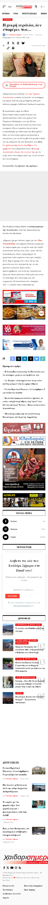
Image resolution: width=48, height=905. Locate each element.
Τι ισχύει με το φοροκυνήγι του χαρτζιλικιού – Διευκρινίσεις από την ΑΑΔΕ (15, 808)
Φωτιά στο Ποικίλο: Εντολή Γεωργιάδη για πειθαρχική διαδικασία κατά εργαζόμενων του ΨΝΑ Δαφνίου (30, 666)
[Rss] (20, 867)
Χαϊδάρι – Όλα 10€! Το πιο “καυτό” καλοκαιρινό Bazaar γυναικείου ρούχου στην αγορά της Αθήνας (30, 684)
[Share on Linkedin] (24, 358)
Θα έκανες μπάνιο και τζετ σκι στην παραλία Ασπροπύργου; (15, 788)
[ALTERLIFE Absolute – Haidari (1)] (24, 499)
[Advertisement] (24, 196)
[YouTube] (12, 867)
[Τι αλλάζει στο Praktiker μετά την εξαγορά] (8, 629)
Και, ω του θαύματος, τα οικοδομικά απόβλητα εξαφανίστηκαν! (16, 832)
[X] (8, 867)
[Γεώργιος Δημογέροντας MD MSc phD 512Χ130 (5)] (24, 344)
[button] (5, 6)
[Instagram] (24, 529)
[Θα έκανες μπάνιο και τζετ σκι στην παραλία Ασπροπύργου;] (38, 787)
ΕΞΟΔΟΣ (19, 693)
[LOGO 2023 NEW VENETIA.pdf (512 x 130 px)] (24, 329)
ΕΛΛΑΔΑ (19, 659)
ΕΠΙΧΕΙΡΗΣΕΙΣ (21, 625)
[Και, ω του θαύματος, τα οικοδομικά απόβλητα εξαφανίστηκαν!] (38, 831)
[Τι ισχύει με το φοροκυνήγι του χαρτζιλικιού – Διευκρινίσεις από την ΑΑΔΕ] (38, 804)
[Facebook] (24, 521)
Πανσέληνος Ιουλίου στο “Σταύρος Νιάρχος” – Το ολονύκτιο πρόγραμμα (29, 699)
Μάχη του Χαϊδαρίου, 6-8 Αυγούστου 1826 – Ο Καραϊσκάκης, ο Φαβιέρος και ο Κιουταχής (29, 649)
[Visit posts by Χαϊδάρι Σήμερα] (4, 34)
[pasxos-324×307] (24, 469)
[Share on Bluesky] (23, 43)
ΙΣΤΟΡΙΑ (34, 640)
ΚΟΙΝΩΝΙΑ (7, 19)
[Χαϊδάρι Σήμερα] (24, 7)
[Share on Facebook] (8, 43)
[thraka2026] (24, 428)
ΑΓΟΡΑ (19, 677)
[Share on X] (13, 43)
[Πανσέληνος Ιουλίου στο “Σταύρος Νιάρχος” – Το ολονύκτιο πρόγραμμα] (8, 698)
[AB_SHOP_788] (24, 296)
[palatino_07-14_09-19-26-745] (24, 312)
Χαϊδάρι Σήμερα (15, 35)
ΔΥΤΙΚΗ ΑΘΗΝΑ (22, 640)
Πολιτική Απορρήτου (22, 605)
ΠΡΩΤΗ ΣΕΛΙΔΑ (35, 625)
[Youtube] (24, 537)
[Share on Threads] (18, 43)
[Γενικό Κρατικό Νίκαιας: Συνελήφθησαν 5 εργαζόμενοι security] (38, 770)
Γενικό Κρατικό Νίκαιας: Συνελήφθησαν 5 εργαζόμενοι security (16, 771)
